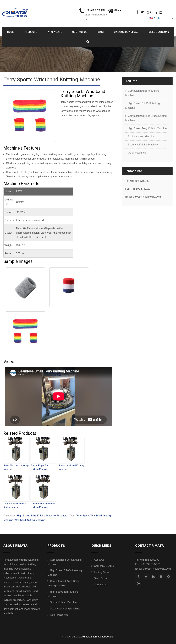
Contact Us (79, 32)
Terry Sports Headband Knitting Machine (14, 505)
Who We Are (54, 32)
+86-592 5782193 (95, 10)
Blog (100, 32)
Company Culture (104, 565)
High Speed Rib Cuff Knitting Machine (142, 105)
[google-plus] (149, 12)
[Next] (49, 115)
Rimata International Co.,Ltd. (98, 636)
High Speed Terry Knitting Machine (36, 515)
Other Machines (137, 152)
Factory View (101, 572)
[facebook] (137, 12)
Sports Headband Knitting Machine (71, 467)
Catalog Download (126, 32)
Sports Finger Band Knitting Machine (40, 467)
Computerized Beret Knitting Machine (142, 93)
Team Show (100, 578)
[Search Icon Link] (88, 42)
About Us (99, 559)
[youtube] (161, 577)
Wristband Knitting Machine (29, 520)
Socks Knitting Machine (141, 136)
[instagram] (160, 12)
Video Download (158, 32)
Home (10, 32)
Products (30, 32)
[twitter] (142, 12)
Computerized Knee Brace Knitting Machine (146, 118)
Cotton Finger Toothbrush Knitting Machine (43, 505)
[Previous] (10, 115)
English (157, 18)
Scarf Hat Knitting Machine (143, 144)
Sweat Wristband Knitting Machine (16, 467)
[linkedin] (155, 12)
